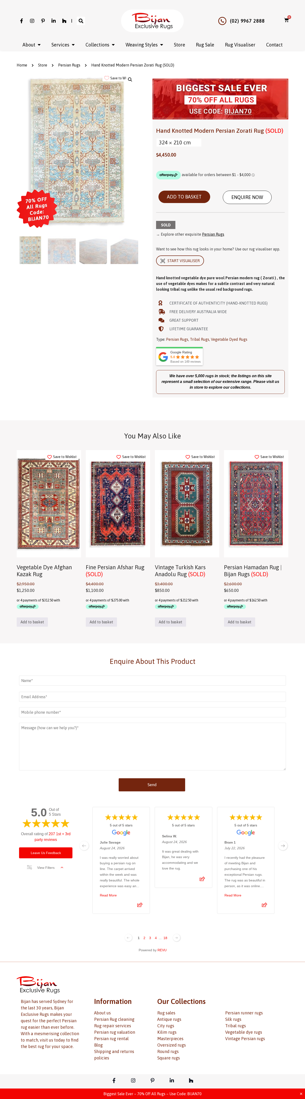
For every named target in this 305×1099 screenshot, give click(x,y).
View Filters (46, 868)
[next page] (282, 845)
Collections (97, 44)
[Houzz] (64, 21)
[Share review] (139, 906)
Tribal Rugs (199, 339)
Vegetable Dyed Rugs (229, 339)
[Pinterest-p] (43, 21)
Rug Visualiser (240, 44)
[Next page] (176, 937)
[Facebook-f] (21, 21)
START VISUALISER (184, 261)
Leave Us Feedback (46, 853)
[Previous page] (128, 937)
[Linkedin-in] (53, 21)
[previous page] (84, 845)
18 (165, 938)
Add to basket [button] (32, 622)
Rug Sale (205, 44)
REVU (162, 950)
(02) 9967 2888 (247, 21)
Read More (108, 895)
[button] (81, 21)
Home (22, 65)
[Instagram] (32, 21)
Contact (274, 44)
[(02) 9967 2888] (222, 21)
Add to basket (184, 196)
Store (179, 44)
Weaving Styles (142, 44)
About (29, 44)
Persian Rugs (69, 65)
